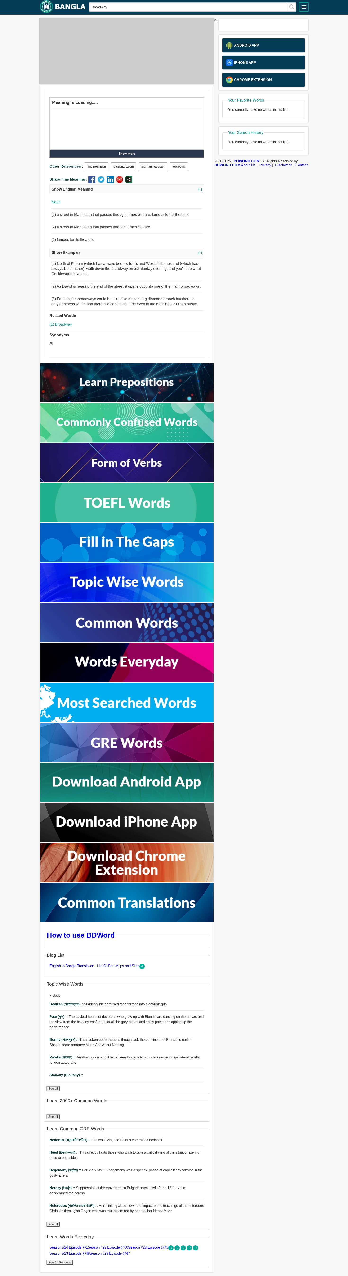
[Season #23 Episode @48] (190, 1249)
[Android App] (127, 801)
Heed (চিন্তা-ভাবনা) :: (64, 1152)
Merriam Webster (153, 166)
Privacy (265, 165)
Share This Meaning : (68, 179)
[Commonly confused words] (127, 441)
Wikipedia (178, 166)
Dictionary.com (123, 166)
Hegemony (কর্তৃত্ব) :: (65, 1170)
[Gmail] (120, 182)
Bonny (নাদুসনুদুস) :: (64, 1039)
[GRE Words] (127, 761)
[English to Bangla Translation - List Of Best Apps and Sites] (142, 968)
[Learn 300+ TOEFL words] (127, 521)
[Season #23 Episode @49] (184, 1249)
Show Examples (127, 253)
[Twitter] (102, 182)
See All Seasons (59, 1262)
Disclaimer (283, 165)
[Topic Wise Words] (127, 601)
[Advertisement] (125, 51)
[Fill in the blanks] (127, 561)
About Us (248, 165)
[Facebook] (93, 182)
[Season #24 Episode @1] (171, 1249)
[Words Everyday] (127, 681)
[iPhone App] (127, 841)
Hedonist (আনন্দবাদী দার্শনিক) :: (70, 1140)
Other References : (66, 166)
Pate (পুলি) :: (59, 1017)
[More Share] (128, 182)
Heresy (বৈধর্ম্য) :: (62, 1188)
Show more (126, 153)
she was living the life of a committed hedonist (105, 1140)
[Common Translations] (127, 921)
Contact (301, 165)
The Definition (96, 166)
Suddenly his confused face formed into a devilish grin (108, 1004)
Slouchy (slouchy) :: (66, 1075)
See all (53, 1088)
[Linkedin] (111, 182)
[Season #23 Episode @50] (177, 1249)
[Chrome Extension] (127, 881)
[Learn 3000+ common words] (127, 641)
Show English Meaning (127, 189)
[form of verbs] (127, 481)
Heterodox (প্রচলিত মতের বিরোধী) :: (74, 1205)
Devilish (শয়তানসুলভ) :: (66, 1004)
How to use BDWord (81, 935)
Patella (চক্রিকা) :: (63, 1057)
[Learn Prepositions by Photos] (127, 401)
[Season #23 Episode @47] (195, 1249)
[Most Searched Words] (127, 721)
